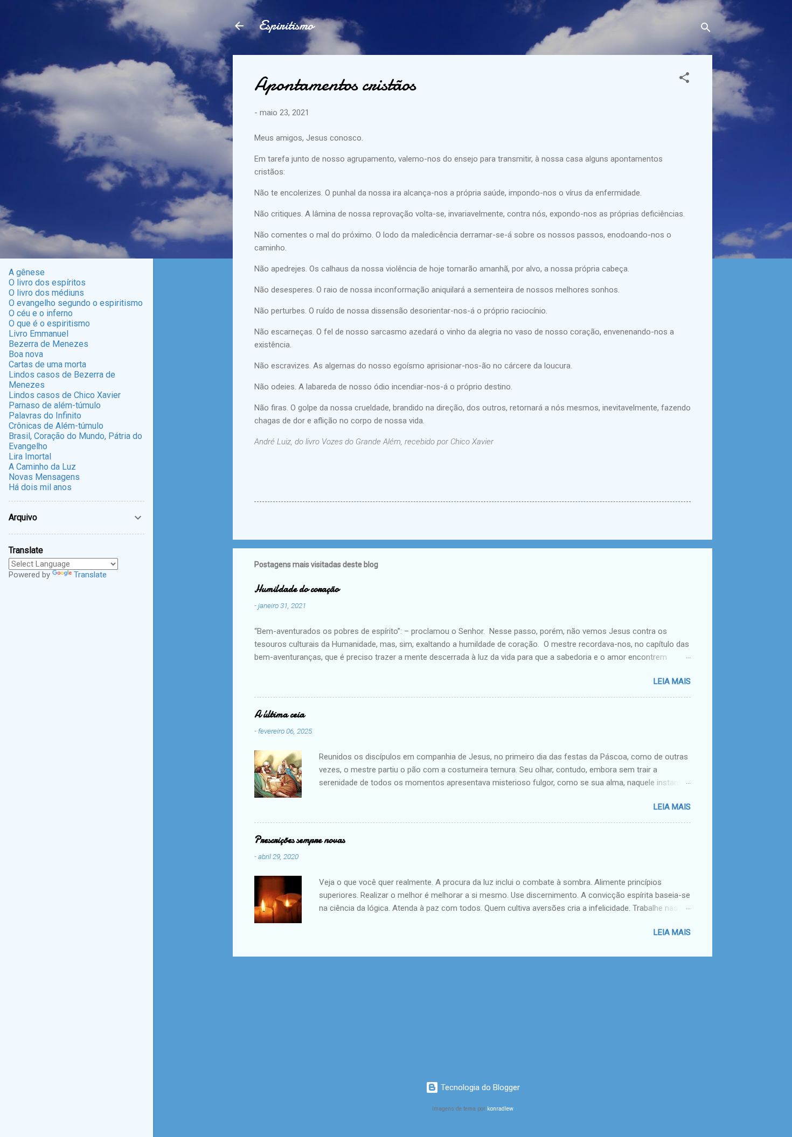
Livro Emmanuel (38, 334)
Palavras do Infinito (45, 415)
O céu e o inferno (41, 313)
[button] (684, 79)
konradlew (500, 1108)
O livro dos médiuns (46, 293)
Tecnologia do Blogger (479, 1087)
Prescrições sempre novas (299, 840)
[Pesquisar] (705, 29)
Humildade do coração (296, 589)
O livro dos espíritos (47, 282)
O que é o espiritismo (49, 323)
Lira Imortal (30, 456)
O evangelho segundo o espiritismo (76, 303)
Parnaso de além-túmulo (55, 405)
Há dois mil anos (40, 487)
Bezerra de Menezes (48, 344)
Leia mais (672, 681)
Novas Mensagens (44, 477)
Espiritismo (286, 25)
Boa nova (26, 354)
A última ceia (279, 714)
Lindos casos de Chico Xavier (65, 395)
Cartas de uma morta (47, 364)
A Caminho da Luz (42, 467)
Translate (90, 575)
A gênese (27, 272)
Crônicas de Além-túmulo (56, 426)
